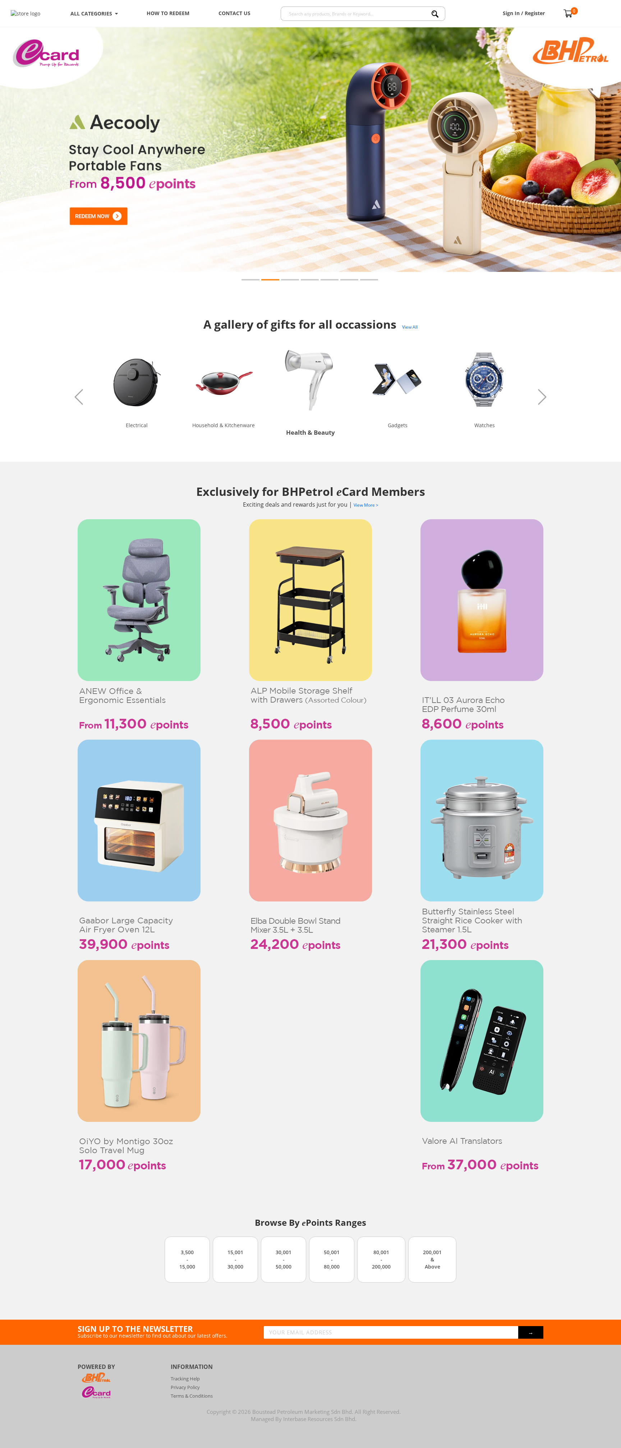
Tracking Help (185, 1378)
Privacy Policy (185, 1387)
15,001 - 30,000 (235, 1259)
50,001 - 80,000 (332, 1259)
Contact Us (234, 13)
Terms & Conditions (192, 1396)
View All (410, 327)
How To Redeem (168, 13)
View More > (366, 505)
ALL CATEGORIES (92, 13)
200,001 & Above (432, 1259)
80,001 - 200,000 (381, 1259)
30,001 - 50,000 (283, 1259)
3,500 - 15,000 (187, 1259)
